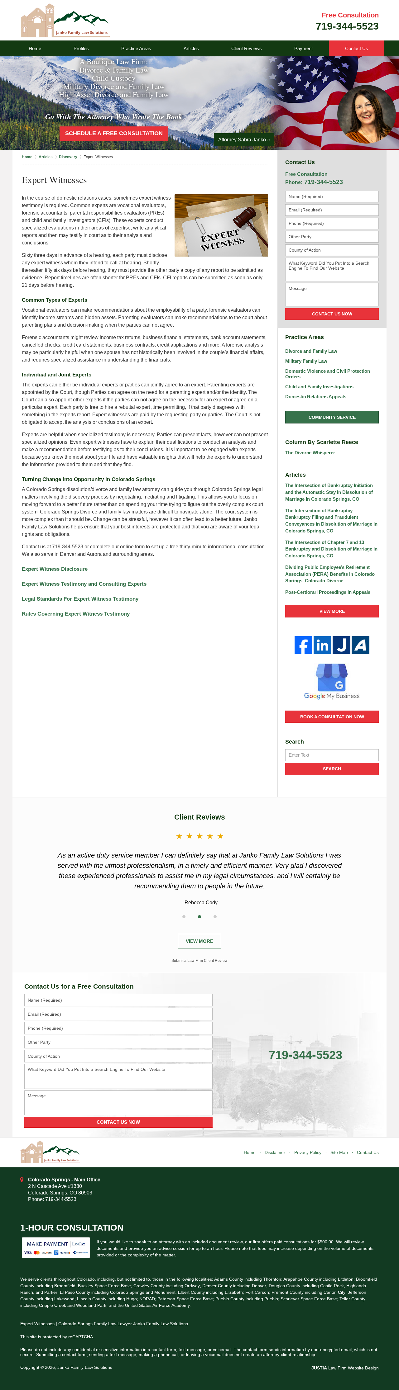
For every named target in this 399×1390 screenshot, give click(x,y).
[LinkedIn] (322, 645)
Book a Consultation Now (332, 716)
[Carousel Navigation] (199, 915)
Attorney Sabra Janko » (244, 139)
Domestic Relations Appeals (315, 396)
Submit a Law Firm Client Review (199, 960)
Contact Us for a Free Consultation (79, 986)
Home (35, 48)
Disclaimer (275, 1152)
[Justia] (341, 645)
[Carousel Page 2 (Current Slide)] (199, 916)
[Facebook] (303, 645)
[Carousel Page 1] (184, 916)
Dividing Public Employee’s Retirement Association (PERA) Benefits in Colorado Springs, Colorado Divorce (330, 574)
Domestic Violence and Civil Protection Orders (327, 373)
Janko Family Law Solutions (84, 1367)
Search (332, 768)
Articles (191, 48)
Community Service (332, 417)
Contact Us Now (332, 313)
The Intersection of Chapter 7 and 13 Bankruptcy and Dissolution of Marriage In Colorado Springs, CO (331, 549)
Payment (303, 48)
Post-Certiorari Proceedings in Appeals (327, 592)
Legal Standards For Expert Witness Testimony (80, 599)
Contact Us (356, 48)
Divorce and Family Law (311, 351)
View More (332, 611)
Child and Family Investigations (319, 386)
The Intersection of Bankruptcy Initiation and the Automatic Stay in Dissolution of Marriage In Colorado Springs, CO (329, 492)
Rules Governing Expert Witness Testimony (76, 614)
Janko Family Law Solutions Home (65, 20)
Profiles (81, 48)
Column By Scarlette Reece (321, 442)
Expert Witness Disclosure (55, 569)
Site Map (339, 1152)
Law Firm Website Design (345, 1367)
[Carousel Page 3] (215, 916)
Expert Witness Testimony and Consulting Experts (84, 584)
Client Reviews (246, 48)
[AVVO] (360, 645)
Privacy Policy (307, 1152)
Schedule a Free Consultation (114, 133)
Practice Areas (136, 48)
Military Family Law (306, 361)
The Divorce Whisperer (310, 452)
